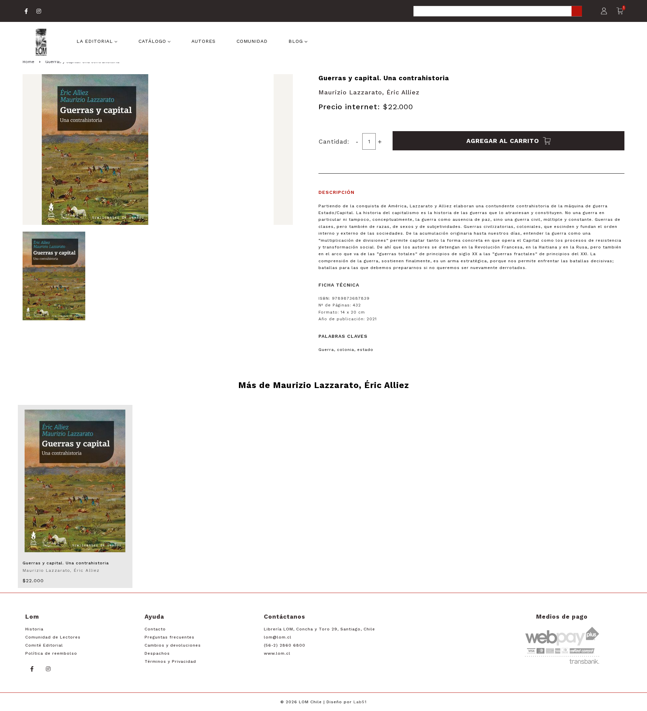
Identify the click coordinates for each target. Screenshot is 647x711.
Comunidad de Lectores (53, 637)
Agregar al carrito (503, 140)
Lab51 (360, 702)
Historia (34, 629)
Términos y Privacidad (170, 661)
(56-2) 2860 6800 (284, 645)
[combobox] (497, 12)
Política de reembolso (51, 653)
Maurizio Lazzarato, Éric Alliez (369, 92)
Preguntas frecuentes (169, 637)
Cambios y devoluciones (173, 645)
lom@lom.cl (277, 637)
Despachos (157, 653)
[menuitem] (97, 40)
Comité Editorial (44, 645)
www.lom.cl (277, 653)
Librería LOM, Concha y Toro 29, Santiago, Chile (319, 629)
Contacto (155, 629)
